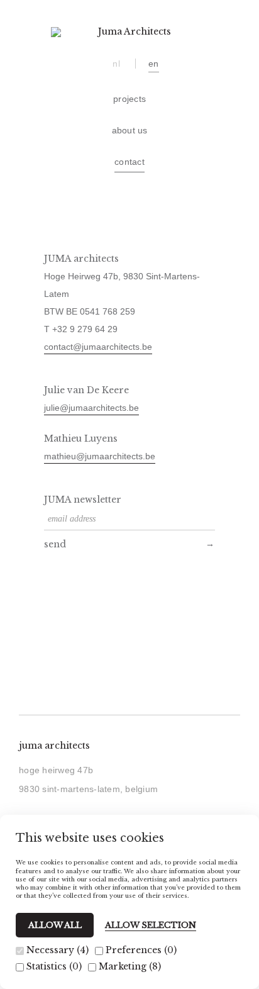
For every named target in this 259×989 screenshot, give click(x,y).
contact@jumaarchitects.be (98, 347)
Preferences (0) (140, 950)
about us (130, 130)
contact (129, 162)
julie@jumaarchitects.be (91, 408)
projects (129, 99)
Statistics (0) (53, 966)
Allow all (55, 925)
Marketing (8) (128, 966)
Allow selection (150, 925)
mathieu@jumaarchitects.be (99, 456)
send (55, 544)
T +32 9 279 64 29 (81, 329)
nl (116, 64)
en (153, 64)
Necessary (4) (56, 950)
